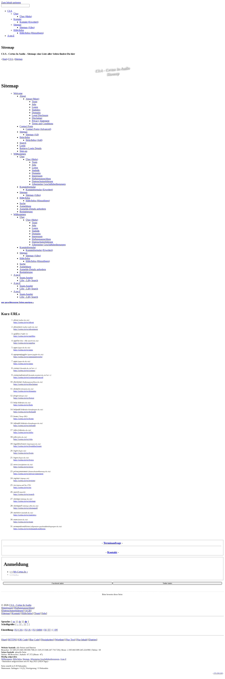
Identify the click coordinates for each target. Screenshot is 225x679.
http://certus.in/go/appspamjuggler (27, 357)
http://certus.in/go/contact (24, 370)
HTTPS (12, 639)
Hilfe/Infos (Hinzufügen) (38, 200)
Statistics (36, 110)
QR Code (23, 639)
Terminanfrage (112, 542)
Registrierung (26, 211)
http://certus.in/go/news (23, 467)
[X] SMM (37, 630)
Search (23, 143)
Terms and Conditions (42, 123)
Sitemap (18, 59)
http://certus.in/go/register (24, 481)
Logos (35, 107)
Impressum (37, 176)
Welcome (17, 93)
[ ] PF (55, 630)
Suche (23, 203)
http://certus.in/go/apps (23, 350)
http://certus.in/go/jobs (23, 439)
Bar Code (34, 639)
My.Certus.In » (20, 571)
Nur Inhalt (82, 639)
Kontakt (112, 552)
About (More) (32, 99)
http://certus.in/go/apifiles (24, 336)
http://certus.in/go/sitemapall (25, 508)
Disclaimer (37, 118)
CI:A (10, 59)
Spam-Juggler (26, 277)
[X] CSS (18, 630)
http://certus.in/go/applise (24, 343)
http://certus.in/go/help (23, 405)
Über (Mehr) (32, 159)
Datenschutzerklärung (42, 181)
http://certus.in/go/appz (23, 364)
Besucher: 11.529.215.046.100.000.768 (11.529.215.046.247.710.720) (30, 650)
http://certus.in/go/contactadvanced (28, 377)
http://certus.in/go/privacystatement (28, 474)
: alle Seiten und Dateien (18, 648)
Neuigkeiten (47, 639)
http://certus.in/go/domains (24, 391)
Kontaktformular (28, 187)
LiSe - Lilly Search (29, 280)
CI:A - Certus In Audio (20, 605)
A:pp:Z (17, 275)
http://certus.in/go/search (23, 494)
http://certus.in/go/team (23, 522)
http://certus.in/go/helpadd (24, 412)
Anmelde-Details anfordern (33, 209)
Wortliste (59, 639)
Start (4, 59)
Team (34, 101)
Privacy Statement (40, 121)
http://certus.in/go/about (23, 322)
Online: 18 (96, 650)
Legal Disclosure (40, 115)
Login (22, 145)
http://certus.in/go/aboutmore (25, 329)
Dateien (92, 639)
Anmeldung (25, 206)
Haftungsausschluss (41, 178)
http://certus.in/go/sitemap (24, 501)
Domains (36, 112)
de (20, 621)
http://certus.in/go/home (23, 419)
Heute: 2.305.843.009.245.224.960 (75, 650)
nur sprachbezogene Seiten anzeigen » (17, 302)
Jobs (34, 104)
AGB (28, 610)
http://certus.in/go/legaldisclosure (27, 446)
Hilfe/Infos (25, 198)
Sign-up (23, 151)
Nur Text (70, 639)
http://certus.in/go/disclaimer (25, 384)
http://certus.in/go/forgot (23, 398)
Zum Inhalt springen (11, 2)
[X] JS (27, 630)
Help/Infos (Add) (34, 140)
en (14, 621)
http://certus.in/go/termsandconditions (29, 529)
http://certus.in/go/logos (23, 460)
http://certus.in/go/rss (22, 487)
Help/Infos (25, 137)
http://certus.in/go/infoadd (24, 425)
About (23, 96)
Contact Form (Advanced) (38, 129)
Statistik (35, 170)
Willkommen (19, 154)
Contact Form (26, 126)
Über (22, 156)
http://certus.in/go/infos (23, 432)
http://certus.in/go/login (23, 453)
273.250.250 (218, 673)
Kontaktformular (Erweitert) (39, 189)
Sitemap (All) (32, 134)
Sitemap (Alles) (33, 195)
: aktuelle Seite (13, 652)
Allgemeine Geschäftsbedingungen (49, 184)
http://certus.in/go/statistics (24, 515)
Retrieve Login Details (30, 148)
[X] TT (47, 630)
